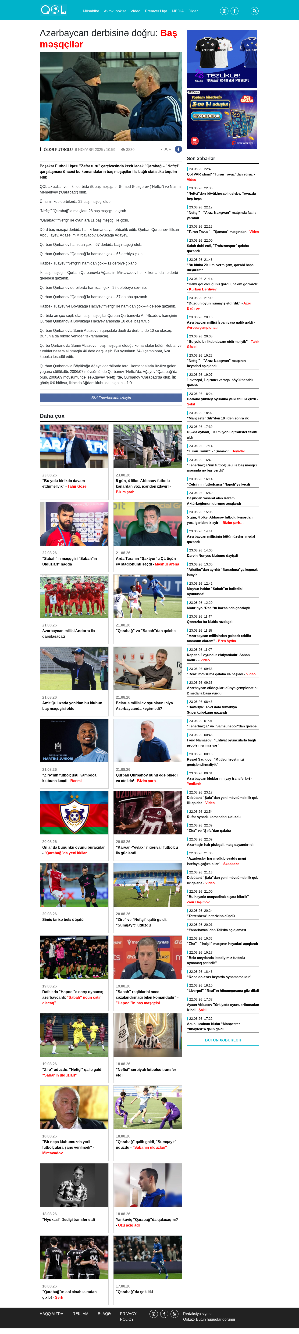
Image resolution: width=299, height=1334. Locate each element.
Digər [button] (193, 11)
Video (135, 11)
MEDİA (178, 11)
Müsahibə (91, 11)
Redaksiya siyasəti (198, 1314)
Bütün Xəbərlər (223, 1040)
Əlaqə (104, 1314)
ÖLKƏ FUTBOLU (58, 150)
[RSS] (174, 1318)
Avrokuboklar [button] (115, 11)
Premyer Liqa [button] (156, 11)
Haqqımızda (51, 1314)
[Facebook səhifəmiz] (164, 1318)
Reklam (80, 1314)
